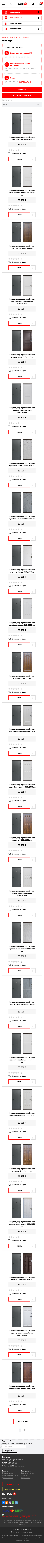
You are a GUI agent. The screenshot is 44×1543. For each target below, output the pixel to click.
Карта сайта (25, 1478)
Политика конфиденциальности (22, 1532)
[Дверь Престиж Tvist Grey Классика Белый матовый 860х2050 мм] (22, 394)
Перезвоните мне (12, 1484)
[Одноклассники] (6, 1502)
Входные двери (7, 1473)
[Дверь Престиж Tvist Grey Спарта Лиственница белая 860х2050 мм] (22, 877)
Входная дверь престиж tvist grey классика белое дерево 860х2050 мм (22, 192)
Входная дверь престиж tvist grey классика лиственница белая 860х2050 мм (22, 301)
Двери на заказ (7, 1478)
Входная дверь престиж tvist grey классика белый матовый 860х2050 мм (22, 410)
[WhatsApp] (13, 1502)
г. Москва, (13, 1460)
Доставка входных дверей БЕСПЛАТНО (20, 64)
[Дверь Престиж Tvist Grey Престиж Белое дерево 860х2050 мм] (22, 1208)
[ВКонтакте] (3, 1502)
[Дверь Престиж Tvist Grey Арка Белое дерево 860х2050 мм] (22, 609)
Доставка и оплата (27, 1473)
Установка (24, 1475)
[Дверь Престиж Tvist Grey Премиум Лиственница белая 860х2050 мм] (22, 1316)
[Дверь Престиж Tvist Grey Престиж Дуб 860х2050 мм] (22, 1154)
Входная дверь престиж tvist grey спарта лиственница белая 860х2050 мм (22, 893)
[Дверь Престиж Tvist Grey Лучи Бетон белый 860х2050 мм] (22, 555)
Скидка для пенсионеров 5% (21, 53)
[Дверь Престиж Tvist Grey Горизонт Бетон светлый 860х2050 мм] (22, 932)
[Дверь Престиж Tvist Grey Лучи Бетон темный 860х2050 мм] (22, 502)
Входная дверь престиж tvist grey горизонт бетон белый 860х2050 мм (22, 1059)
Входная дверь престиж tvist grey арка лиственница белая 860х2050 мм (22, 731)
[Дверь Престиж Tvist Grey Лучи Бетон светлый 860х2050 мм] (22, 449)
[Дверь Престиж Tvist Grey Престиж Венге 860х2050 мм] (22, 1263)
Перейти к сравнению (22, 95)
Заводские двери (25, 82)
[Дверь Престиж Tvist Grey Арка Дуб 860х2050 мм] (22, 662)
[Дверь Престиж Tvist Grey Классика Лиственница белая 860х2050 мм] (22, 285)
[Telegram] (16, 1502)
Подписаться (9, 1451)
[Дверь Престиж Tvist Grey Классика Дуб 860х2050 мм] (22, 232)
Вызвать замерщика (12, 1489)
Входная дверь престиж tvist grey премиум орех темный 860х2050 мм (22, 1388)
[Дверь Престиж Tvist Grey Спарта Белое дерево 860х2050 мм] (22, 770)
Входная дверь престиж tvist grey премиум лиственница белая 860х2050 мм (22, 1332)
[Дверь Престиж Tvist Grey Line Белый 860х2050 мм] (22, 123)
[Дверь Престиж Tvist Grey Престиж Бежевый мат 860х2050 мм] (22, 1099)
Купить (19, 159)
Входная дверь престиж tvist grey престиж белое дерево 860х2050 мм (22, 1224)
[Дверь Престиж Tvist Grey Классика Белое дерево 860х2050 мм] (22, 176)
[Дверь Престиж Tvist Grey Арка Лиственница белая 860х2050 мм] (22, 715)
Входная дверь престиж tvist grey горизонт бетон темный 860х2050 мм (22, 1004)
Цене (5, 105)
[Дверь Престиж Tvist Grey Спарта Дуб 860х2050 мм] (22, 824)
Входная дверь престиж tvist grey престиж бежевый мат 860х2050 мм (22, 1115)
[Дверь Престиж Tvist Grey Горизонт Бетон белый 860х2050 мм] (22, 1043)
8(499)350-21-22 (9, 1463)
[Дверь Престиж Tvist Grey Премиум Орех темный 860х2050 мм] (22, 1372)
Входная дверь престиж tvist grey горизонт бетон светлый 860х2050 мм (22, 948)
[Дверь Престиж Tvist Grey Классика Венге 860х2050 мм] (22, 340)
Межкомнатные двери (10, 1475)
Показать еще (22, 1421)
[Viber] (10, 1502)
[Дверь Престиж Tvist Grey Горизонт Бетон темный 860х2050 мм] (22, 988)
